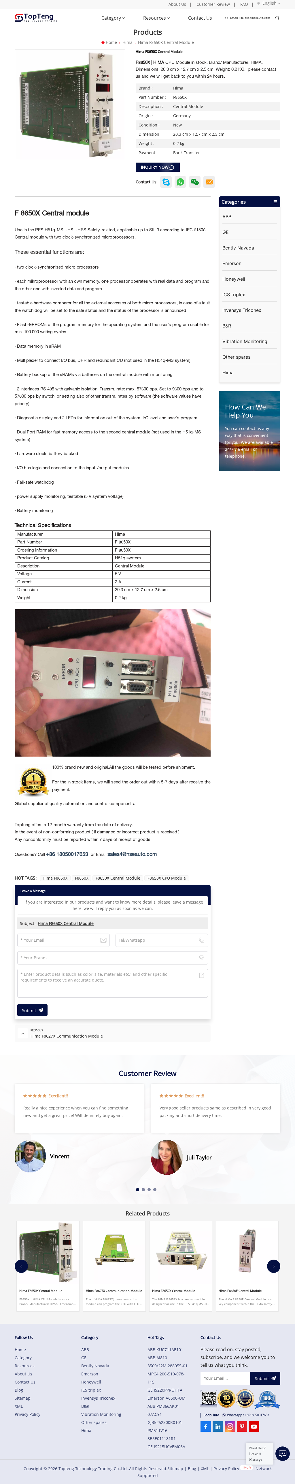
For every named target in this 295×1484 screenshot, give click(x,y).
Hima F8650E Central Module (240, 1291)
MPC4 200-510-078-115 (166, 1378)
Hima (127, 42)
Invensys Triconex (241, 310)
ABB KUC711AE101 (165, 1349)
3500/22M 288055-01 (168, 1365)
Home (111, 42)
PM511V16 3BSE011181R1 (162, 1434)
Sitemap (23, 1398)
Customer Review (213, 4)
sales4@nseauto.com (132, 854)
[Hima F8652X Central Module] (181, 1252)
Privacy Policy (27, 1414)
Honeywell (233, 279)
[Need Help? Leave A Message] (282, 1453)
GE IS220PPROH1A (165, 1390)
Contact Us (200, 18)
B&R (226, 326)
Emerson (231, 263)
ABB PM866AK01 (163, 1406)
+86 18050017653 (67, 854)
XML (19, 1406)
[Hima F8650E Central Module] (247, 1252)
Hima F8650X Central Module (66, 923)
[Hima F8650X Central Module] (48, 1252)
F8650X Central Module (118, 878)
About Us (177, 4)
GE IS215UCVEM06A (166, 1446)
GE (225, 232)
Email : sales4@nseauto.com (250, 18)
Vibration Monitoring (244, 341)
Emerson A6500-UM (167, 1398)
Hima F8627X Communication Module (114, 1291)
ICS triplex (233, 294)
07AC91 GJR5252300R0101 (165, 1418)
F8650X (81, 878)
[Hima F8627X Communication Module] (114, 1252)
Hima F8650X (55, 878)
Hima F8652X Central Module (173, 1291)
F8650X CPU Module (167, 878)
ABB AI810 (157, 1357)
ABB (226, 216)
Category (111, 18)
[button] (137, 1189)
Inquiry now (155, 167)
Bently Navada (238, 248)
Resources (154, 18)
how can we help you (245, 411)
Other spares (236, 357)
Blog (19, 1390)
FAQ (244, 4)
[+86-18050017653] (195, 182)
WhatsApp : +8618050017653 (248, 1415)
